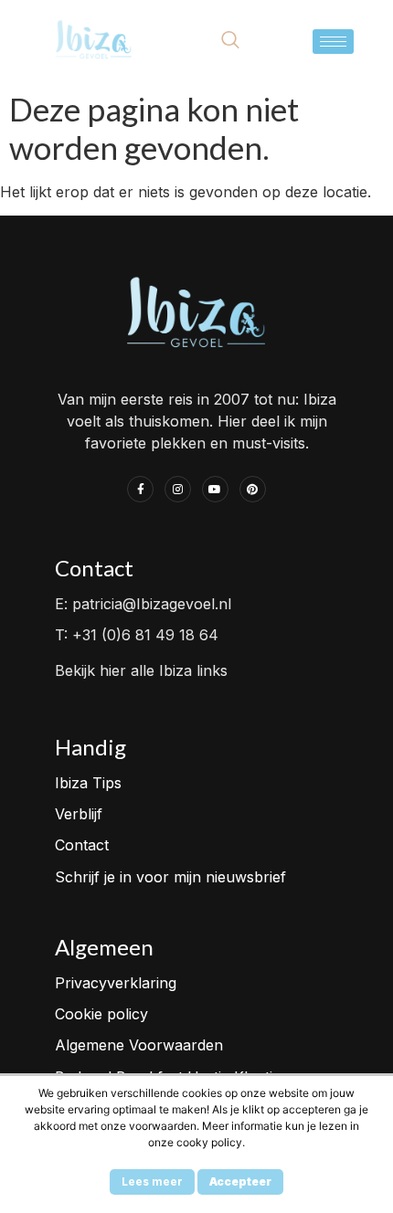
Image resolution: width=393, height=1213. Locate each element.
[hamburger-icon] (333, 41)
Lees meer (152, 1181)
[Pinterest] (252, 489)
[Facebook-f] (140, 489)
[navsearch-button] (230, 41)
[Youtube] (215, 489)
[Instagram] (178, 489)
